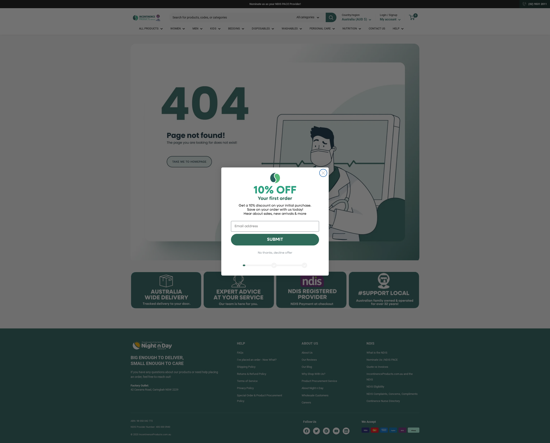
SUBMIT (275, 240)
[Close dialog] (323, 173)
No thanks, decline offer (275, 252)
